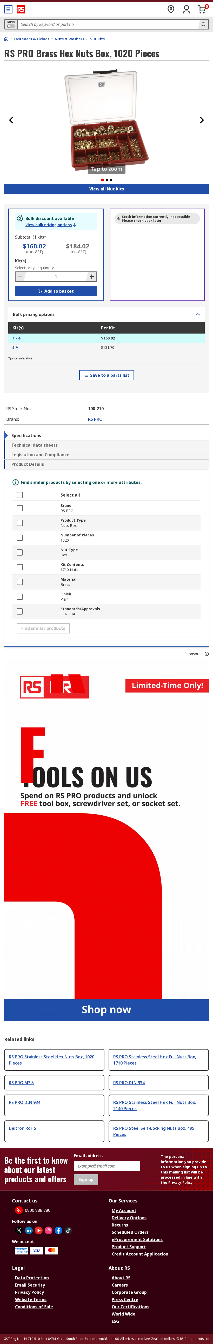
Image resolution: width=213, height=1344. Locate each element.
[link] (50, 224)
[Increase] (91, 276)
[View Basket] (202, 9)
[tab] (106, 435)
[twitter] (19, 1230)
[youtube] (39, 1230)
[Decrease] (21, 276)
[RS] (21, 9)
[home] (6, 39)
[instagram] (48, 1230)
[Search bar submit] (203, 24)
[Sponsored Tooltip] (207, 653)
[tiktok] (68, 1230)
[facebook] (58, 1230)
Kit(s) (20, 261)
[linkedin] (29, 1230)
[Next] (202, 120)
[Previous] (11, 120)
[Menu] (8, 9)
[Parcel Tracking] (171, 9)
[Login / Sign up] (186, 9)
